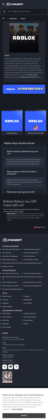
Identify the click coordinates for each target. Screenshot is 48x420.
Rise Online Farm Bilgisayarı (10, 256)
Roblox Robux (11, 213)
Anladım (24, 415)
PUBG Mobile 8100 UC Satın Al (33, 282)
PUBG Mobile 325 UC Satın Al (10, 285)
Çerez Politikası (28, 320)
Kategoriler (13, 18)
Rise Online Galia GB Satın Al (10, 273)
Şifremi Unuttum (6, 296)
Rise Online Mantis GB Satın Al (33, 273)
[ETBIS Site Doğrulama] (7, 377)
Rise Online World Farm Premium (33, 277)
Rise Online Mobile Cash (31, 252)
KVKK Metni (5, 320)
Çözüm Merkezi (6, 327)
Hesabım (26, 296)
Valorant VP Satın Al (8, 266)
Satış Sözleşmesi (7, 317)
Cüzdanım (5, 299)
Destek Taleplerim (7, 306)
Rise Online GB (6, 252)
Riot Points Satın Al (29, 256)
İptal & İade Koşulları (30, 317)
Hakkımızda (5, 323)
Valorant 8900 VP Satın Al (9, 282)
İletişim (26, 323)
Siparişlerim (5, 303)
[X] (16, 366)
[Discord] (10, 366)
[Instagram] (4, 366)
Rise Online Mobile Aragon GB (33, 285)
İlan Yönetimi (28, 303)
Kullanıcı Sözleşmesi (29, 313)
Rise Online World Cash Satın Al (11, 249)
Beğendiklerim (28, 299)
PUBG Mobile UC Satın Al (9, 259)
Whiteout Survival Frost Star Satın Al (12, 263)
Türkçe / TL (40, 227)
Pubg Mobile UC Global (31, 259)
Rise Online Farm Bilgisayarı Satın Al (12, 289)
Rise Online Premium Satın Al (32, 249)
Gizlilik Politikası (6, 313)
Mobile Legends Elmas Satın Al (33, 263)
